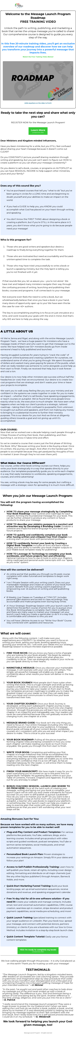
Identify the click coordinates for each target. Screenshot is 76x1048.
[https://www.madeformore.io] (19, 6)
